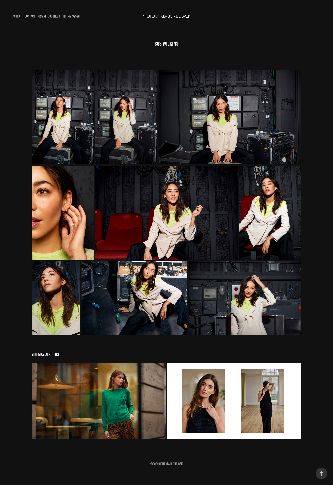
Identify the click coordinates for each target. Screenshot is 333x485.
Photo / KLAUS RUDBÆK (166, 16)
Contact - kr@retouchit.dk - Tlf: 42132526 (52, 16)
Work (16, 16)
